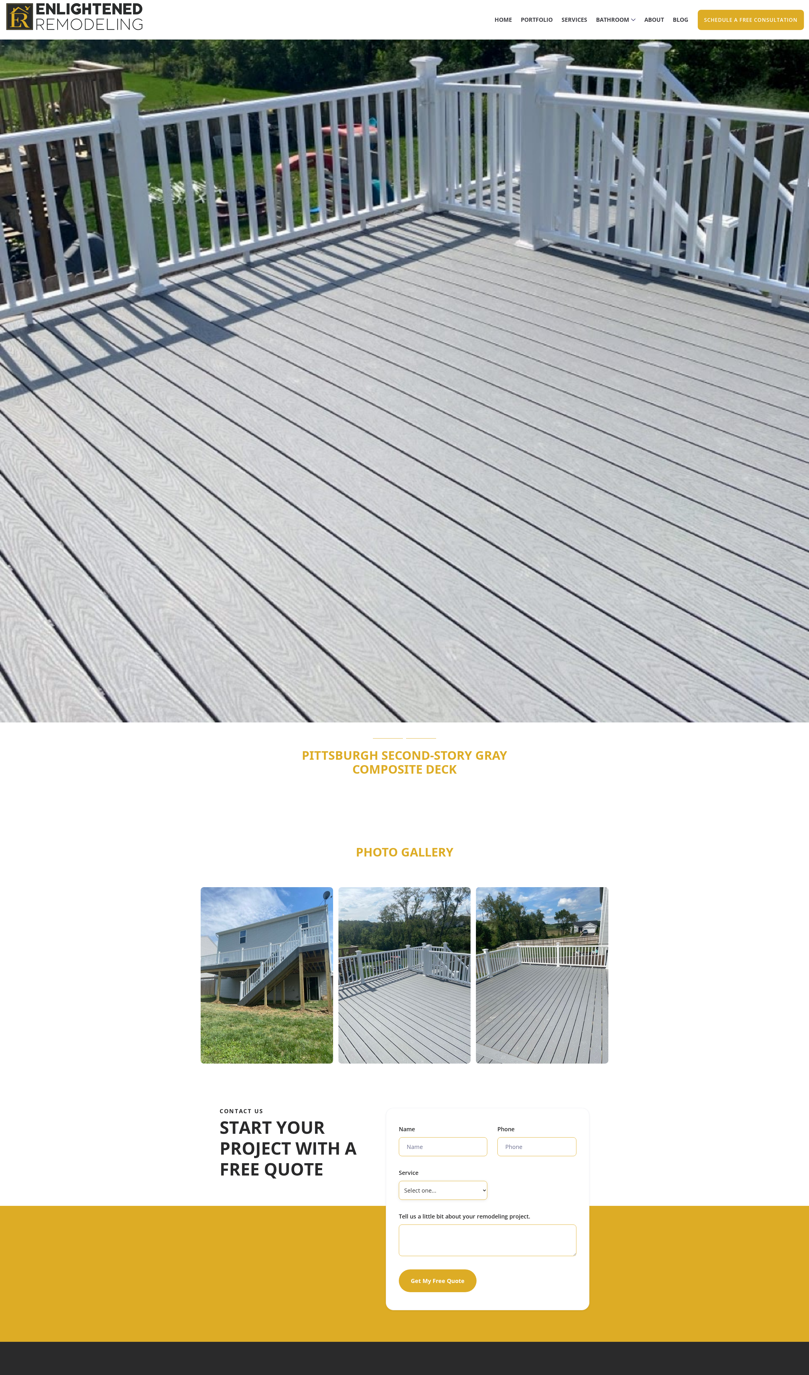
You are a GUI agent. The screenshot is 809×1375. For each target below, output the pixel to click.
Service (408, 1172)
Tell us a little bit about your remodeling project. (464, 1216)
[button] (616, 19)
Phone (505, 1129)
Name (407, 1129)
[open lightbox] (267, 975)
